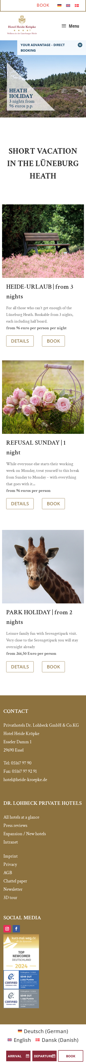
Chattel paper (15, 881)
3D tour (10, 898)
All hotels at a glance (21, 817)
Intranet (10, 842)
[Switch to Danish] (76, 5)
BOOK (53, 341)
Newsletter (12, 889)
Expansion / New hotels (24, 834)
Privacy (10, 864)
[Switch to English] (68, 5)
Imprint (10, 856)
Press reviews (15, 826)
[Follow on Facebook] (16, 928)
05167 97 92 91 (24, 771)
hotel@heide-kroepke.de (25, 780)
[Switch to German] (59, 5)
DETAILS (20, 341)
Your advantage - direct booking (43, 48)
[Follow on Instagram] (7, 928)
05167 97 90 (21, 763)
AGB (7, 873)
